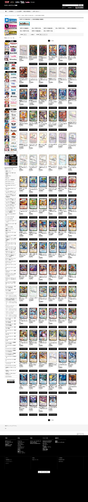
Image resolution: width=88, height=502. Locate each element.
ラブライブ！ (45, 450)
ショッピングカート (9, 461)
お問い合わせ (61, 461)
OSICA (19, 449)
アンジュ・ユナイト (21, 452)
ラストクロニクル (10, 152)
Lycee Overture (8, 445)
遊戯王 (56, 441)
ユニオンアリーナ (21, 442)
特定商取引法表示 (61, 459)
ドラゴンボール (21, 444)
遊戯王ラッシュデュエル (59, 442)
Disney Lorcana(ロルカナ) (35, 443)
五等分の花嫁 (45, 449)
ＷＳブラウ (45, 443)
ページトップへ (81, 434)
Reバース (44, 445)
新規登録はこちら (71, 7)
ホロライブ (45, 448)
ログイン (64, 7)
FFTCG (19, 450)
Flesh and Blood (33, 442)
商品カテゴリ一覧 (35, 459)
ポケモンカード (8, 441)
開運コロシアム (21, 451)
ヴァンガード (45, 444)
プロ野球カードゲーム (47, 446)
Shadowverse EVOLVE (47, 441)
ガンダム (19, 445)
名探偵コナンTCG (8, 444)
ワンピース (20, 441)
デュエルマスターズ (9, 442)
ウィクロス (7, 443)
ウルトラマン (20, 443)
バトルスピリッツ (21, 446)
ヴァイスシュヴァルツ (47, 442)
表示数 (21, 34)
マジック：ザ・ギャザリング (35, 441)
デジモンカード (21, 448)
